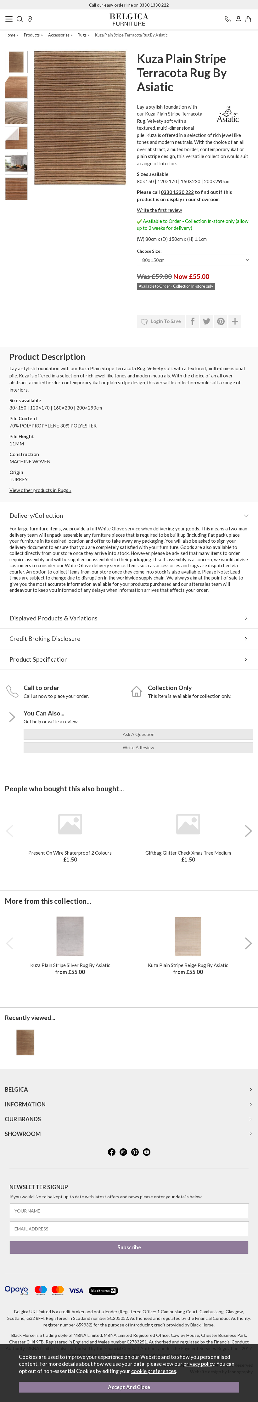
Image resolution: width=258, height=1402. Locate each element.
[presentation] (9, 831)
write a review (138, 747)
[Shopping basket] (248, 19)
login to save (165, 321)
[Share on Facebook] (192, 321)
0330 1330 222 (177, 192)
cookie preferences (153, 1371)
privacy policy (198, 1364)
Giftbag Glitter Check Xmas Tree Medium (188, 853)
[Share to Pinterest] (220, 321)
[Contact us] (228, 19)
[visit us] (30, 19)
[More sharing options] (234, 321)
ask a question (138, 734)
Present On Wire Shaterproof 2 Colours (70, 853)
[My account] (238, 19)
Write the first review (159, 210)
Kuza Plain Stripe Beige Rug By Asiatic (188, 965)
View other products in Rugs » (40, 490)
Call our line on (129, 5)
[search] (20, 19)
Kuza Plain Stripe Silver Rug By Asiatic (70, 965)
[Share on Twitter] (206, 321)
